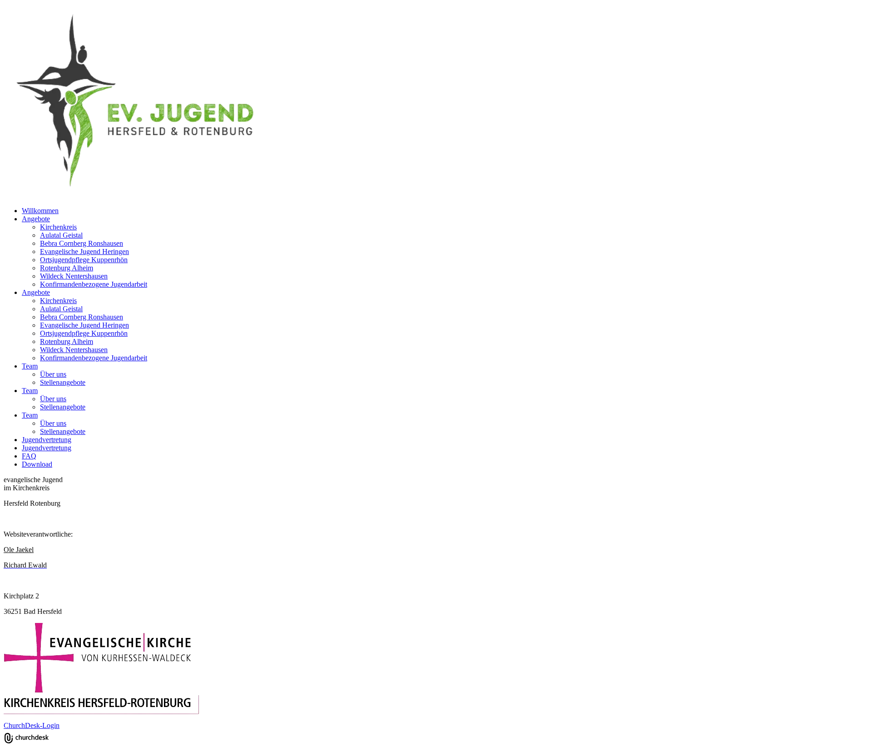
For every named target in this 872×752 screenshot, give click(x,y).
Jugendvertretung (46, 439)
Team (30, 366)
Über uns (53, 374)
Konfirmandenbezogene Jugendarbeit (93, 284)
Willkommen (40, 210)
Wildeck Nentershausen (74, 276)
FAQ (29, 456)
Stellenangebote (62, 382)
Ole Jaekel (19, 549)
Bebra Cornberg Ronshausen (81, 243)
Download (37, 464)
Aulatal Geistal (61, 235)
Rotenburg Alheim (66, 268)
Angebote (36, 219)
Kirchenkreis (58, 227)
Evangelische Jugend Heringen (84, 251)
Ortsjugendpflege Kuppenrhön (84, 260)
